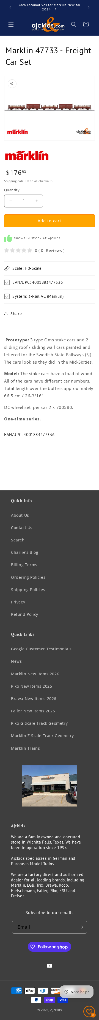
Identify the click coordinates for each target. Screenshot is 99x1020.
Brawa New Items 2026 (33, 698)
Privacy (18, 602)
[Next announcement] (89, 7)
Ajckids (56, 1010)
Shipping (10, 181)
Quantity (12, 189)
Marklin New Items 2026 (35, 673)
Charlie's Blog (24, 552)
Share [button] (16, 313)
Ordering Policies (28, 577)
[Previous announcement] (10, 7)
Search (18, 540)
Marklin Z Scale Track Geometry (42, 735)
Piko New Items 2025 (31, 686)
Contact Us (21, 527)
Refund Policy (24, 614)
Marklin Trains (25, 748)
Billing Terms (24, 564)
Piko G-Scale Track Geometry (39, 723)
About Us (20, 515)
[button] (11, 24)
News (16, 661)
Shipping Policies (28, 589)
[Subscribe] (81, 927)
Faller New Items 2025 (33, 710)
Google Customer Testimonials (41, 648)
